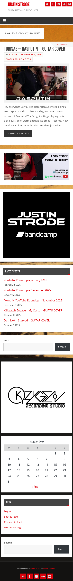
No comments (62, 44)
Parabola (35, 568)
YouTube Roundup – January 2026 (25, 280)
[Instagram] (58, 4)
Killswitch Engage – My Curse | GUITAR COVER (33, 310)
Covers (10, 59)
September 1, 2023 (31, 54)
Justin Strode (19, 4)
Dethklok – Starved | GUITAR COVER (27, 320)
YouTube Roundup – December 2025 (27, 290)
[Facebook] (53, 4)
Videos (27, 59)
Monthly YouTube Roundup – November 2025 (33, 300)
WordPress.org (12, 527)
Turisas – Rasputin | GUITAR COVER (34, 49)
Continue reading (18, 133)
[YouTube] (47, 4)
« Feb (35, 487)
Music (18, 59)
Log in (7, 511)
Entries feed (11, 516)
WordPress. (49, 568)
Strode (13, 54)
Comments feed (13, 522)
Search (7, 340)
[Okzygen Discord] (69, 4)
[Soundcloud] (64, 4)
